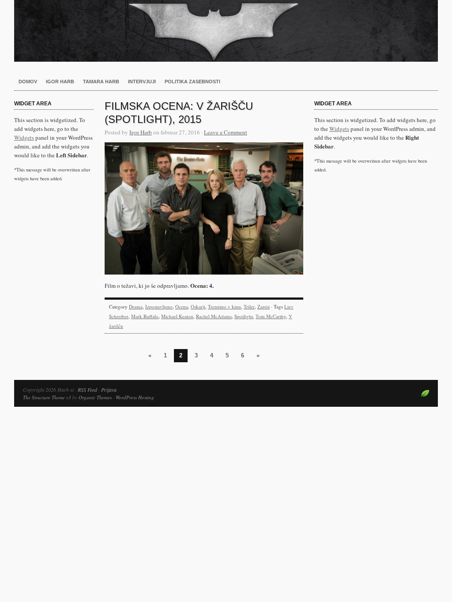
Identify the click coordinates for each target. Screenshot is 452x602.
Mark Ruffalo (144, 316)
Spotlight (243, 316)
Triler (249, 306)
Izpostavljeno (159, 306)
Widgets (24, 137)
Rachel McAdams (214, 316)
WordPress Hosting (135, 397)
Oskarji (198, 306)
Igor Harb (60, 81)
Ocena (181, 306)
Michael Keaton (177, 316)
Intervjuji (142, 81)
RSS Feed (87, 389)
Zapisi (263, 306)
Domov (28, 81)
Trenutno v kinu (224, 306)
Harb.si (226, 31)
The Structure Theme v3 (47, 397)
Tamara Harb (101, 81)
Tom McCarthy (271, 316)
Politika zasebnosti (192, 81)
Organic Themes (95, 397)
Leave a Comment (225, 132)
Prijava (109, 389)
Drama (136, 306)
